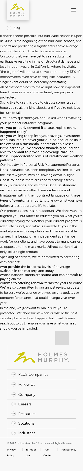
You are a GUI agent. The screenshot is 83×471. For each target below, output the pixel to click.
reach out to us (11, 323)
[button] (72, 10)
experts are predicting (16, 46)
